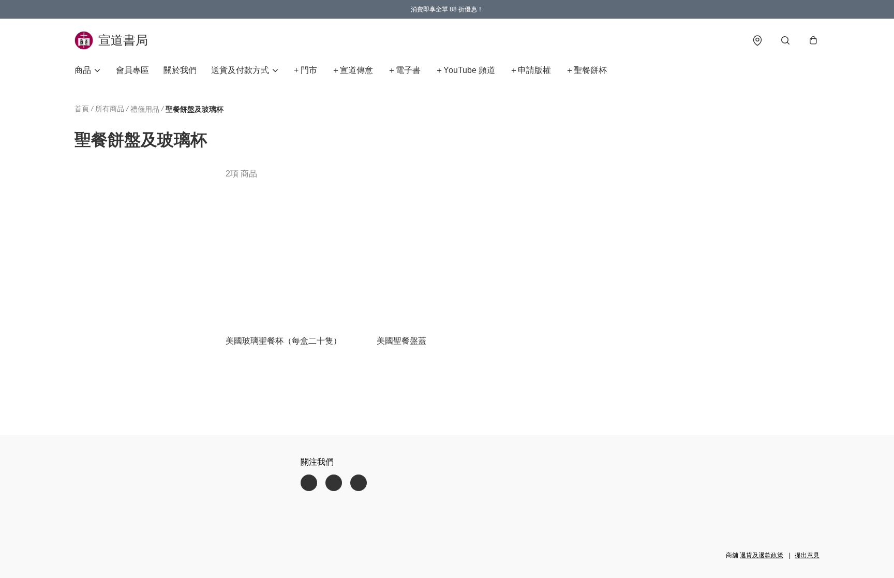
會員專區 (132, 70)
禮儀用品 (144, 109)
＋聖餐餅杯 (586, 70)
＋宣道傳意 (352, 70)
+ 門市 (305, 70)
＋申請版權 (530, 70)
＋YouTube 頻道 (465, 70)
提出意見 (807, 555)
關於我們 (180, 70)
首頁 (81, 109)
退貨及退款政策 (761, 555)
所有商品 (109, 109)
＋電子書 (404, 70)
